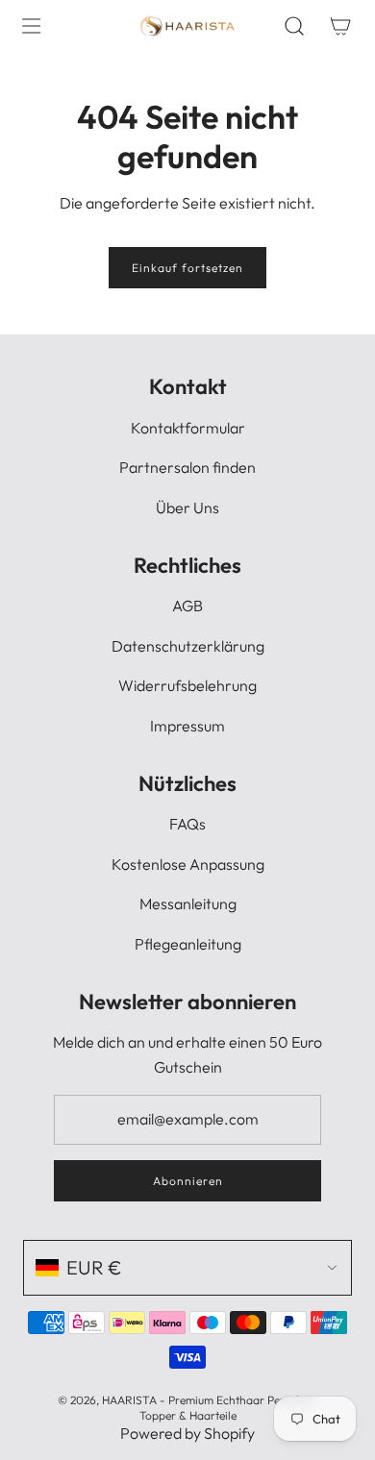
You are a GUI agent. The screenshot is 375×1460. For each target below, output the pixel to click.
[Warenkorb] (340, 26)
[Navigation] (31, 26)
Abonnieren (188, 1181)
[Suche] (294, 26)
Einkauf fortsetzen (187, 267)
